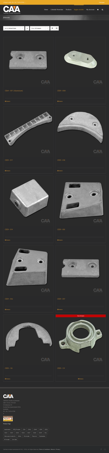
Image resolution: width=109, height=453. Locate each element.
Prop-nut (34, 436)
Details (8, 101)
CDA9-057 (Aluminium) (14, 91)
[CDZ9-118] (28, 340)
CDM (40, 429)
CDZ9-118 (8, 368)
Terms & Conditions (44, 449)
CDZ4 (17, 433)
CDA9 (35, 429)
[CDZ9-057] (81, 270)
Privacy (58, 449)
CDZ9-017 (9, 160)
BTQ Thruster (16, 429)
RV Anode (6, 439)
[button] (102, 9)
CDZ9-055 (61, 229)
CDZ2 (5, 433)
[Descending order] (27, 28)
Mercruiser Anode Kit (9, 436)
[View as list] (56, 28)
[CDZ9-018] (81, 131)
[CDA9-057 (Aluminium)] (28, 62)
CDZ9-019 (9, 229)
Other (19, 436)
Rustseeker (42, 436)
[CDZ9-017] (28, 131)
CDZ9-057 (61, 299)
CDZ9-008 (61, 91)
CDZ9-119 (61, 368)
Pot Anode (26, 436)
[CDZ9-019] (28, 201)
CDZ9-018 (61, 160)
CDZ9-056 (9, 299)
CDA (24, 429)
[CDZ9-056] (28, 270)
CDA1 (29, 429)
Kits (46, 433)
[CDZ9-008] (81, 62)
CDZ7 (28, 433)
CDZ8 (34, 433)
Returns (53, 449)
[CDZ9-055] (81, 201)
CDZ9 (40, 433)
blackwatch (7, 429)
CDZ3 (11, 433)
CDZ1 (46, 429)
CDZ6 (23, 433)
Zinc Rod (14, 439)
